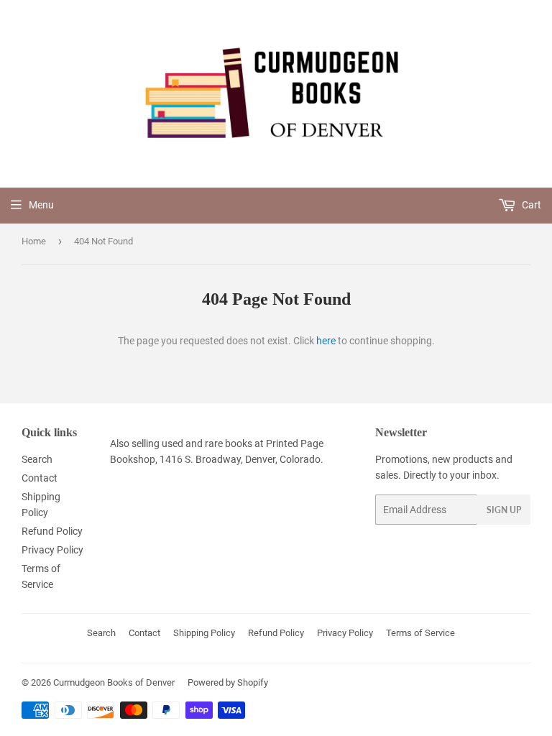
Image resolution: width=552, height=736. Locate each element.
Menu (41, 205)
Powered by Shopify (228, 682)
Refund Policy (52, 531)
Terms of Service (420, 632)
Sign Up (504, 510)
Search (37, 459)
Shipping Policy (204, 632)
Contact (40, 478)
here (326, 340)
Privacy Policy (52, 550)
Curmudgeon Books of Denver (114, 682)
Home (34, 241)
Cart (530, 205)
